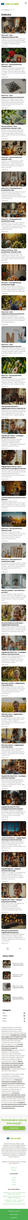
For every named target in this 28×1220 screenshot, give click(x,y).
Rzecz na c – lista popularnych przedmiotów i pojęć (11, 220)
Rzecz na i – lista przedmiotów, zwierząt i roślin (11, 376)
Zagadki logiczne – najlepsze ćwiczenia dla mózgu (11, 870)
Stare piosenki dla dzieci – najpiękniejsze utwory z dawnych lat (13, 407)
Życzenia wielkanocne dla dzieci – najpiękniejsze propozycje (12, 624)
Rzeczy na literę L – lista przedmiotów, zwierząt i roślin (11, 127)
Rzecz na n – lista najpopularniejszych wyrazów (11, 345)
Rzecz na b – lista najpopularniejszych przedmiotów (12, 313)
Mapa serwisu (14, 1214)
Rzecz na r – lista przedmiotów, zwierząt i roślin (18, 975)
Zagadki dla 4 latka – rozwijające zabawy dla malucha (12, 437)
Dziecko (5, 1016)
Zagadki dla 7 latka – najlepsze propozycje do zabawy (11, 901)
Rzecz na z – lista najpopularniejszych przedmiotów (12, 96)
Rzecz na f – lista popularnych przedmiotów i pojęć (11, 283)
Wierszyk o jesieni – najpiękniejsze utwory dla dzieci (12, 746)
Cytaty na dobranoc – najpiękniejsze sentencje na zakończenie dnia (13, 839)
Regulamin (14, 1218)
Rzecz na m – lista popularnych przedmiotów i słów (11, 189)
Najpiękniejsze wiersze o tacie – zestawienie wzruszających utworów (13, 467)
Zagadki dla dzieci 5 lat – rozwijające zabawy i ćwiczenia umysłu (13, 653)
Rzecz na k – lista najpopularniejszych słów (9, 36)
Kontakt (14, 1170)
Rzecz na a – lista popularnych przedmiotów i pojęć (11, 560)
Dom (4, 1013)
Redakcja (14, 1168)
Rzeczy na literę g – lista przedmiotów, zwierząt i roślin (11, 251)
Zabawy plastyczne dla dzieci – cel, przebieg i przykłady (14, 1197)
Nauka (4, 1018)
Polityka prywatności (14, 1211)
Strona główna (5, 10)
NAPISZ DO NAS (14, 1128)
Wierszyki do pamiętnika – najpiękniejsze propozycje (10, 931)
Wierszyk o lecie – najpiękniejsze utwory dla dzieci (12, 715)
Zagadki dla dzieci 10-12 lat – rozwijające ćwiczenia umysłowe (12, 808)
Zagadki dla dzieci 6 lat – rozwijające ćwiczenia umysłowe (13, 777)
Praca (4, 1021)
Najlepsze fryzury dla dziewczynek (14, 1204)
